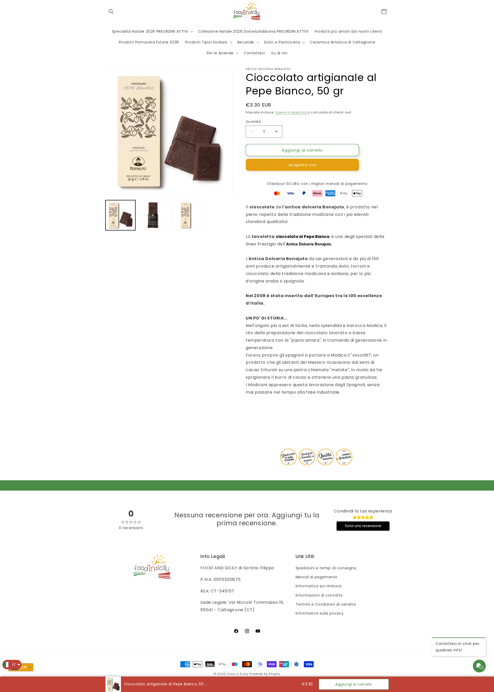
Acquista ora (302, 164)
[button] (111, 11)
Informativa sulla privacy (320, 613)
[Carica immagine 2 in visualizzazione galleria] (153, 215)
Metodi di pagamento (317, 577)
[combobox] (20, 667)
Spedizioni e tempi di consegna (326, 568)
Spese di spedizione (292, 112)
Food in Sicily (238, 674)
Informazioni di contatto (319, 595)
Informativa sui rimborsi (319, 586)
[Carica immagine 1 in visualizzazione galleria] (120, 215)
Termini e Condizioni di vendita (326, 604)
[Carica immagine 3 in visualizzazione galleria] (185, 215)
